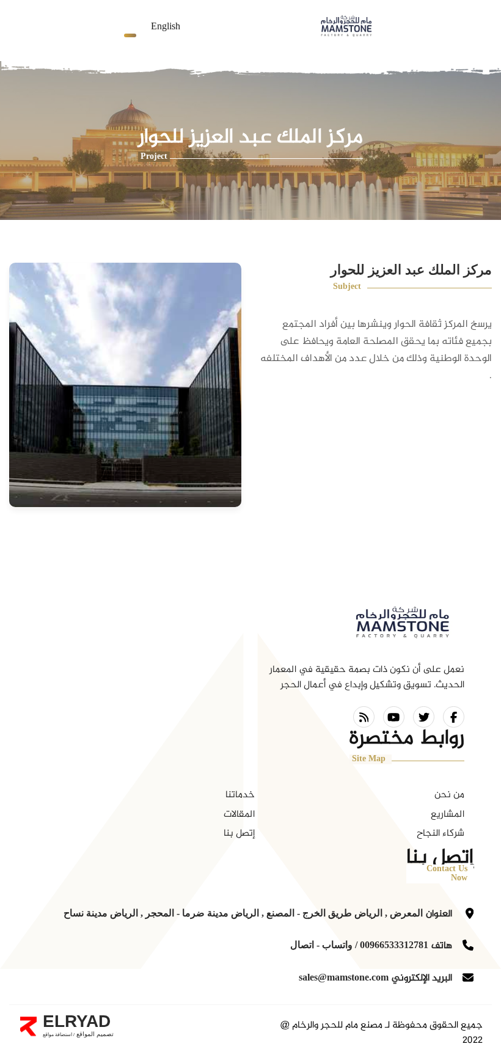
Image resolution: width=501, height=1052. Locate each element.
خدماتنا (240, 795)
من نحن (449, 795)
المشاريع (447, 814)
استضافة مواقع (57, 1034)
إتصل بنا (239, 833)
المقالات (239, 814)
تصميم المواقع (94, 1034)
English (165, 27)
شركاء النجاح (440, 833)
